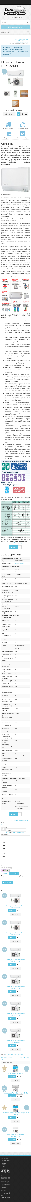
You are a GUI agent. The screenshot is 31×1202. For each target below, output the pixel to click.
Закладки (4, 1185)
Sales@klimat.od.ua (7, 1195)
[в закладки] (22, 114)
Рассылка (4, 1187)
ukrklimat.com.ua (6, 1197)
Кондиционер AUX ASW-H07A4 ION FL (15, 1093)
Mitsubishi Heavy (19, 563)
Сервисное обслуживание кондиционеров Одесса (15, 1114)
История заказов (6, 1184)
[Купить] (18, 114)
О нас (3, 1166)
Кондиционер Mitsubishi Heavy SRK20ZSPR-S (15, 907)
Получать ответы (6, 876)
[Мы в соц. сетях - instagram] (8, 1172)
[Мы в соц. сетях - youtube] (5, 1172)
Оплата (3, 1164)
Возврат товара (5, 1160)
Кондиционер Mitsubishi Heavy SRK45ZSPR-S (15, 961)
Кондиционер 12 (10, 1054)
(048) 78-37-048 (7, 1193)
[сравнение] (26, 114)
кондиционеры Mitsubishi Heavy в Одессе (13, 543)
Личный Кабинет (6, 1182)
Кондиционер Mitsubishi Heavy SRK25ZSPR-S (15, 934)
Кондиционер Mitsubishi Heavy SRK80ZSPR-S (15, 1042)
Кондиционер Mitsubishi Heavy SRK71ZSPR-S (15, 1015)
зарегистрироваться (18, 832)
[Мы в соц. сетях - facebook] (2, 1172)
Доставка (4, 1163)
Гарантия (4, 1161)
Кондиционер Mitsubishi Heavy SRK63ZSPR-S (15, 988)
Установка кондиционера (15, 1073)
